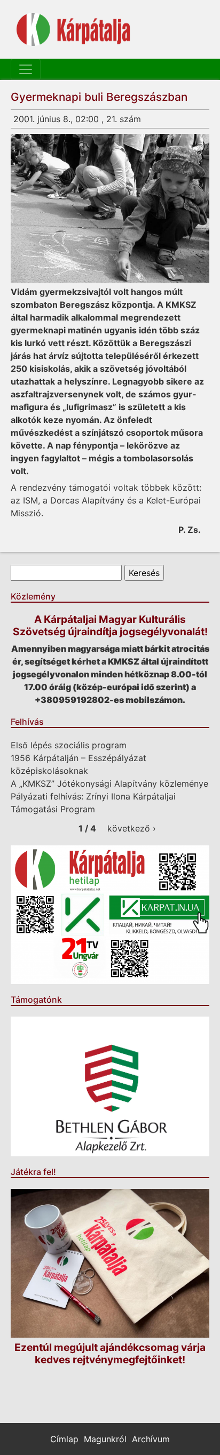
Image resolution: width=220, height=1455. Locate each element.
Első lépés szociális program (69, 745)
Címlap (64, 1439)
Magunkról (105, 1439)
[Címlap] (73, 29)
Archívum (151, 1439)
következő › (131, 828)
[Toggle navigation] (26, 69)
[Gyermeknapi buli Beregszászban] (110, 208)
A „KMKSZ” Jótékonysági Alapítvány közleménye (109, 783)
